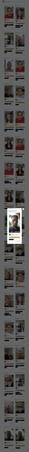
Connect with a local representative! (14, 237)
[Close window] (23, 209)
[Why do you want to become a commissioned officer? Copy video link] (17, 241)
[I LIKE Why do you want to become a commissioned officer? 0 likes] (19, 241)
